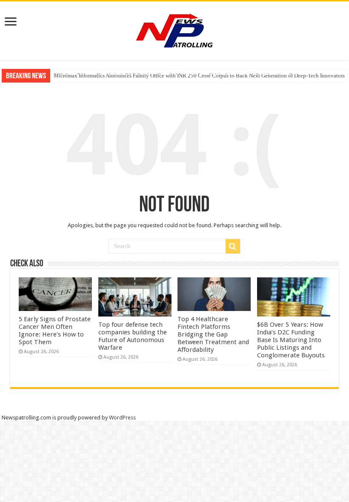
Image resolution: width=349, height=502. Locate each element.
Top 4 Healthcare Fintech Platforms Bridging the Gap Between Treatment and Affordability (213, 334)
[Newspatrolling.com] (174, 29)
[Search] (233, 246)
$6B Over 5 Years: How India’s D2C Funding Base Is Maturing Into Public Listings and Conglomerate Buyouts (291, 340)
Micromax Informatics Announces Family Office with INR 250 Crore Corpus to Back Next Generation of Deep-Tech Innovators (199, 75)
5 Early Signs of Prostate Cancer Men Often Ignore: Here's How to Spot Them (55, 330)
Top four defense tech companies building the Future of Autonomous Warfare (132, 336)
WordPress (122, 417)
